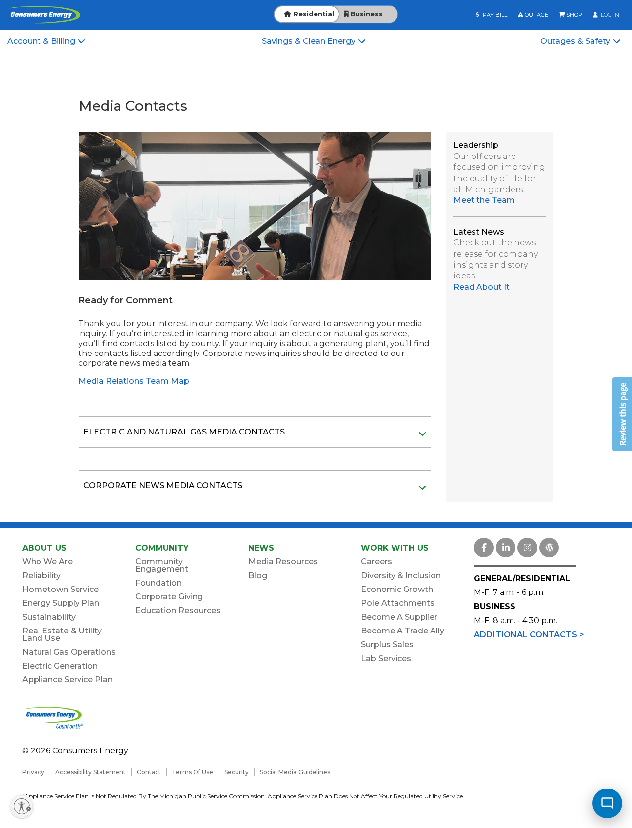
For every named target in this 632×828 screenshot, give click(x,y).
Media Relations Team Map (134, 381)
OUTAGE (535, 14)
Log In (609, 14)
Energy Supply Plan (60, 603)
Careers (376, 561)
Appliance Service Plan (67, 679)
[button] (622, 414)
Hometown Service (60, 589)
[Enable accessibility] (22, 806)
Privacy (33, 772)
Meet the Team (484, 200)
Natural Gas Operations (69, 652)
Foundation (158, 583)
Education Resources (178, 610)
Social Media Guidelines (295, 772)
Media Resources (283, 561)
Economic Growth (397, 589)
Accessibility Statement (90, 772)
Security (236, 772)
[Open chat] (607, 803)
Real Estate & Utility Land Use (62, 634)
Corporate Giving (169, 596)
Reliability (41, 575)
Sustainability (49, 617)
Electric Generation (60, 665)
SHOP (573, 14)
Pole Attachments (397, 603)
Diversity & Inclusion (401, 575)
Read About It (481, 287)
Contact (149, 772)
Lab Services (386, 658)
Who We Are (47, 561)
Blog (257, 575)
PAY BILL (494, 14)
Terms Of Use (192, 772)
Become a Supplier (399, 617)
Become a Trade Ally (402, 630)
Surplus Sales (387, 644)
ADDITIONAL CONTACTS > (529, 634)
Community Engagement (161, 565)
